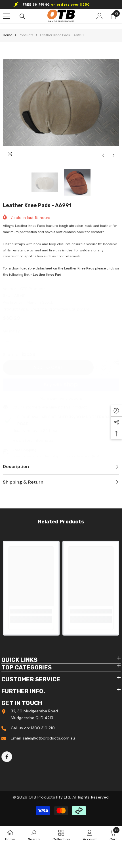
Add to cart (48, 367)
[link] (103, 368)
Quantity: (12, 331)
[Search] (22, 16)
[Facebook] (6, 756)
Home (7, 35)
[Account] (99, 16)
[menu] (6, 16)
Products (26, 35)
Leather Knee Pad (47, 274)
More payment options (61, 398)
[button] (103, 155)
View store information (34, 440)
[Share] (115, 362)
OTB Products (33, 288)
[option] (61, 102)
